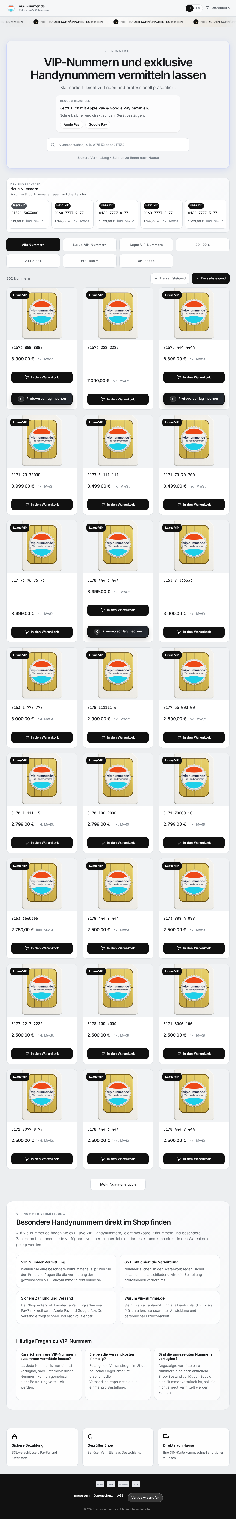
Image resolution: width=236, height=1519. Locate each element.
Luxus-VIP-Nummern (90, 245)
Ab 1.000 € (146, 261)
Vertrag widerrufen (145, 1497)
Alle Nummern (33, 245)
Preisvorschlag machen (46, 398)
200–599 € (33, 261)
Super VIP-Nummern (146, 245)
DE (190, 8)
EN (198, 8)
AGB (120, 1495)
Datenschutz (103, 1495)
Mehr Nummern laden (118, 1184)
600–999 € (89, 261)
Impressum (81, 1495)
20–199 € (202, 245)
